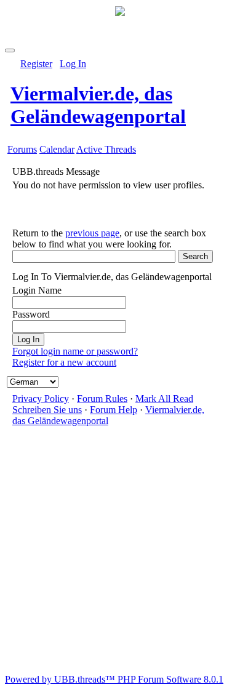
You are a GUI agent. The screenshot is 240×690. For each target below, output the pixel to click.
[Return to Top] (10, 50)
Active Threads (106, 149)
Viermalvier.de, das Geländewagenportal (98, 104)
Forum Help (113, 409)
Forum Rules (102, 398)
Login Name (37, 290)
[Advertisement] (120, 554)
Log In (73, 63)
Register (36, 63)
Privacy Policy (40, 398)
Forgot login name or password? (75, 351)
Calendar (56, 149)
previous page (92, 233)
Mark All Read (164, 398)
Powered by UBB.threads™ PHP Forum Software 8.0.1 (114, 679)
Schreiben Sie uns (47, 409)
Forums (22, 149)
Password (31, 314)
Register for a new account (64, 362)
